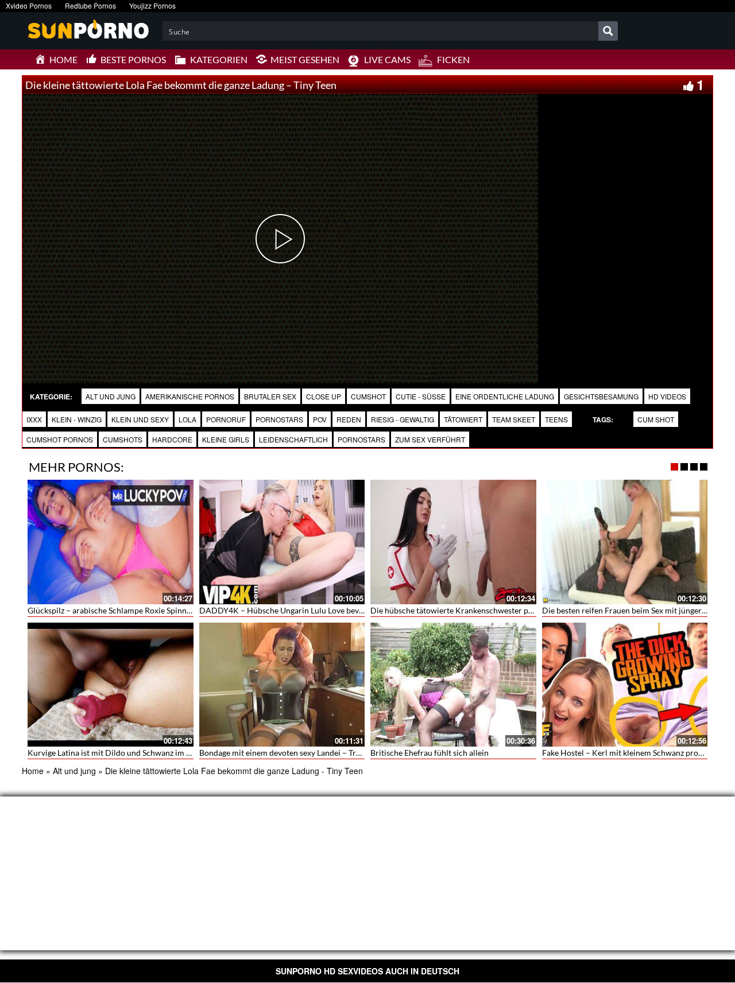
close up (323, 396)
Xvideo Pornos (29, 5)
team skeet (513, 419)
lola (187, 419)
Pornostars (279, 419)
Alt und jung (111, 396)
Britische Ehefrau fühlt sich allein (429, 752)
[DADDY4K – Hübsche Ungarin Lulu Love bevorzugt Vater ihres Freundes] (282, 542)
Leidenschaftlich (293, 439)
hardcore (172, 439)
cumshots (122, 439)
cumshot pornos (59, 439)
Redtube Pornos (90, 5)
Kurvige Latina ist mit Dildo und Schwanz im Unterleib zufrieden (142, 752)
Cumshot (368, 396)
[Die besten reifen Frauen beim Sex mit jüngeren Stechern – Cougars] (625, 542)
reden (348, 419)
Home (33, 770)
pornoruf (226, 419)
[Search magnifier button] (608, 31)
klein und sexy (140, 419)
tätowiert (463, 419)
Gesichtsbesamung (601, 396)
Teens (556, 419)
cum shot (655, 419)
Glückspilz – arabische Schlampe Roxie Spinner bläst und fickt (137, 610)
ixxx (34, 419)
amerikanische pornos (189, 396)
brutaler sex (270, 396)
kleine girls (225, 439)
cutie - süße (421, 396)
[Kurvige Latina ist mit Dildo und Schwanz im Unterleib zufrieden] (111, 685)
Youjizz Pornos (152, 5)
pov (320, 419)
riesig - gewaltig (402, 419)
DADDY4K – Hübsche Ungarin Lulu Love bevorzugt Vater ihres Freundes (328, 610)
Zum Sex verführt (430, 439)
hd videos (667, 396)
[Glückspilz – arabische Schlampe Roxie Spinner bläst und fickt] (111, 542)
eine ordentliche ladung (504, 396)
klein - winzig (77, 419)
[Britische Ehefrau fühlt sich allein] (453, 685)
